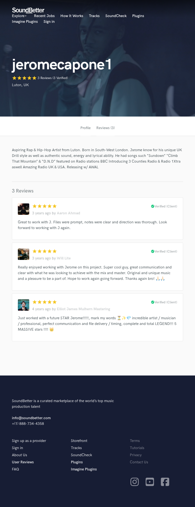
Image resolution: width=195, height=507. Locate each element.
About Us (19, 455)
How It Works (71, 16)
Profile (85, 128)
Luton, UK (20, 85)
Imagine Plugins (25, 21)
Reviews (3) (105, 128)
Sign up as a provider (29, 441)
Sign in (49, 21)
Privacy (136, 455)
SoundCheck (116, 16)
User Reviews (23, 462)
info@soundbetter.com (31, 418)
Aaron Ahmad (68, 213)
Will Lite (64, 258)
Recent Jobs (44, 16)
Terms (135, 441)
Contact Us (139, 462)
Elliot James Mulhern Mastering (83, 309)
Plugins (138, 16)
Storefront (79, 441)
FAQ (15, 469)
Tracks (94, 16)
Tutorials (137, 448)
